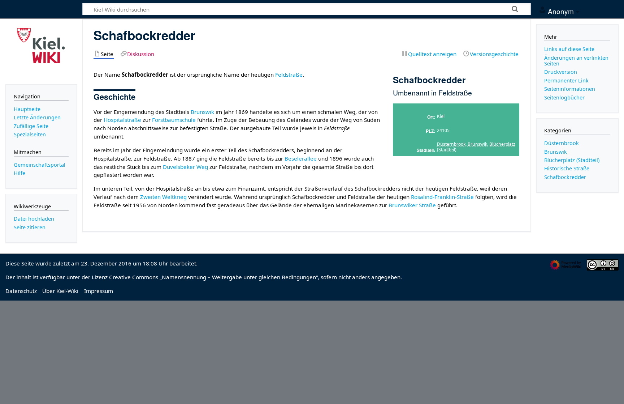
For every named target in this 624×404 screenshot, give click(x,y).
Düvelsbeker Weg (185, 166)
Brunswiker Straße (412, 205)
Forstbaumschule (174, 119)
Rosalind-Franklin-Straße (442, 196)
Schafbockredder (565, 177)
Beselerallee (301, 158)
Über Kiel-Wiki (60, 290)
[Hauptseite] (41, 51)
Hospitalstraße (122, 119)
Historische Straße (566, 168)
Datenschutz (21, 290)
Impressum (98, 290)
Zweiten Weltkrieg (163, 196)
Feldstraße (289, 74)
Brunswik (477, 144)
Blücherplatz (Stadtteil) (571, 160)
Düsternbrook (451, 144)
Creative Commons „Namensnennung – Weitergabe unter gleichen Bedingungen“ (213, 277)
